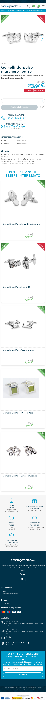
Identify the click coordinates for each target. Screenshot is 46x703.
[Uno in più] (43, 101)
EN (5, 603)
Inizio (3, 10)
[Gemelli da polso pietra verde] (23, 388)
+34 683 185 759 (24, 631)
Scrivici (9, 638)
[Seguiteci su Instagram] (21, 579)
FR (8, 603)
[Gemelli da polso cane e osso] (23, 325)
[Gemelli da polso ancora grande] (23, 451)
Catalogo (10, 10)
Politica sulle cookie (28, 690)
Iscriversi (23, 675)
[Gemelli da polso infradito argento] (23, 199)
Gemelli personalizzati (10, 593)
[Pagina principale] (11, 6)
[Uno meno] (3, 101)
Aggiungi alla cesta (19, 107)
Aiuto (5, 596)
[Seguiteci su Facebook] (25, 579)
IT (11, 603)
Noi (4, 591)
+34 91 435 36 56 (24, 623)
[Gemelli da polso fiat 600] (23, 262)
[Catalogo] (43, 6)
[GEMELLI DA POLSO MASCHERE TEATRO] (23, 37)
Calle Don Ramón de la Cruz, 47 (17, 644)
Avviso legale (32, 687)
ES (2, 603)
